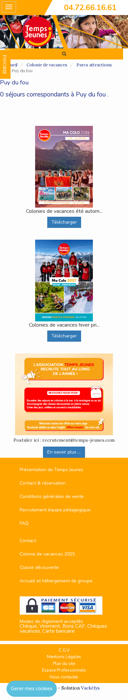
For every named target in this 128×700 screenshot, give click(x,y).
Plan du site (64, 664)
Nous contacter (64, 677)
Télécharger (64, 222)
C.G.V (64, 650)
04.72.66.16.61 (90, 7)
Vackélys (90, 688)
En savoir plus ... (64, 452)
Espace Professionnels (64, 670)
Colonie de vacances (47, 65)
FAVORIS (5, 64)
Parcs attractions (94, 65)
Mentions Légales (64, 657)
